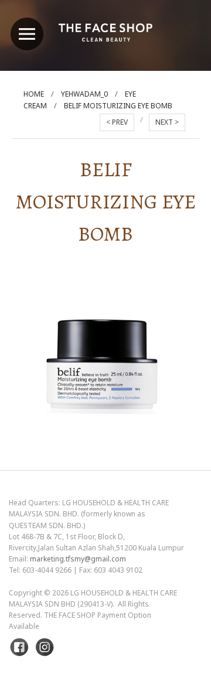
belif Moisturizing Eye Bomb (118, 106)
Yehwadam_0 (84, 94)
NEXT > (167, 122)
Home (33, 94)
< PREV (117, 122)
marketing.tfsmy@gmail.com (78, 559)
